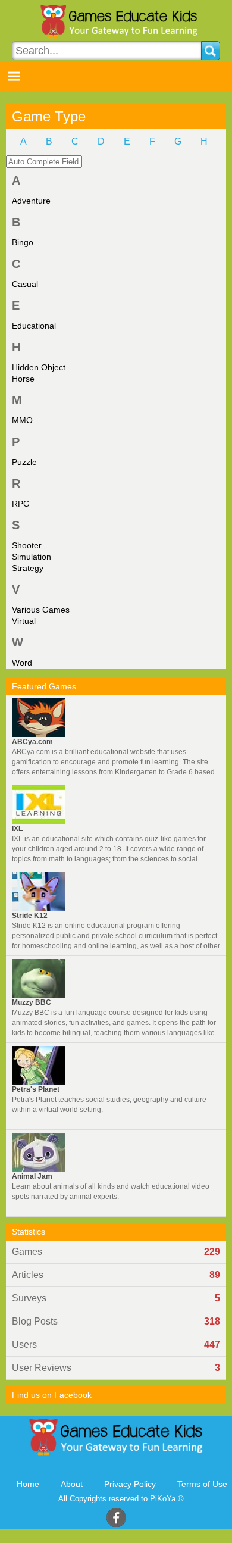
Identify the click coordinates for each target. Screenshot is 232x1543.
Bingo (22, 242)
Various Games (41, 609)
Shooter (27, 545)
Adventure (31, 200)
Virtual (24, 621)
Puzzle (24, 462)
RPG (21, 503)
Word (22, 662)
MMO (22, 420)
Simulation (31, 556)
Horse (23, 378)
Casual (25, 284)
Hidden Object (38, 367)
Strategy (27, 568)
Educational (34, 325)
